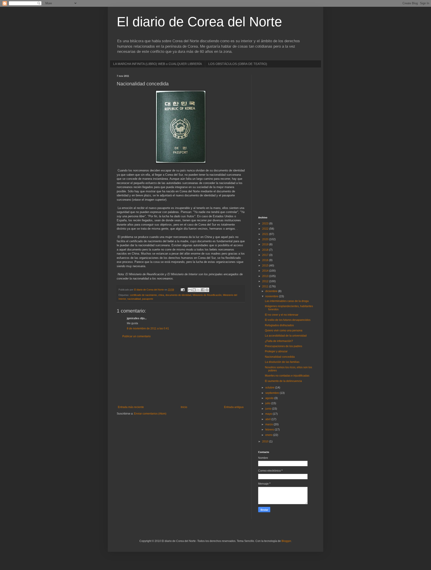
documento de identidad (178, 295)
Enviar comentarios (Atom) (150, 413)
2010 (265, 441)
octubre (270, 387)
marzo (269, 424)
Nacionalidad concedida (280, 356)
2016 (265, 260)
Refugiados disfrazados (279, 325)
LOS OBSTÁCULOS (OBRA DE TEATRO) (237, 64)
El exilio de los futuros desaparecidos (287, 320)
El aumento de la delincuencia (283, 381)
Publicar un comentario (136, 336)
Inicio (184, 407)
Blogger (286, 541)
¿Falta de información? (279, 341)
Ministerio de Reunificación (207, 295)
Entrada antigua (234, 407)
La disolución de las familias (282, 362)
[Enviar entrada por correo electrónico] (182, 289)
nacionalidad (134, 298)
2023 (265, 223)
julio (268, 403)
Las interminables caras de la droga (287, 301)
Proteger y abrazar (276, 351)
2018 (265, 249)
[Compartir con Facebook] (202, 290)
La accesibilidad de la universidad (286, 335)
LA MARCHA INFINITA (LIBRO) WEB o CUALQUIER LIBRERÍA (157, 64)
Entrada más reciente (131, 407)
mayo (269, 413)
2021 (265, 234)
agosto (269, 398)
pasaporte (147, 298)
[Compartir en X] (198, 290)
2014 (265, 270)
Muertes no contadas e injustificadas (287, 375)
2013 (265, 276)
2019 (265, 244)
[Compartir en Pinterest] (207, 290)
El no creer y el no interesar (281, 314)
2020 (265, 239)
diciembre (271, 291)
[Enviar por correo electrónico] (190, 290)
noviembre (272, 296)
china (161, 295)
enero (269, 435)
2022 (265, 228)
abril (268, 419)
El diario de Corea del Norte (199, 21)
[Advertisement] (180, 372)
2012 (265, 281)
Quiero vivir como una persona (283, 330)
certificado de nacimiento (143, 295)
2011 (265, 286)
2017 (265, 255)
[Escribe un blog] (194, 290)
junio (268, 408)
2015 (265, 265)
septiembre (272, 393)
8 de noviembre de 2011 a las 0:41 (148, 328)
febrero (270, 429)
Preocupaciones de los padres (283, 346)
